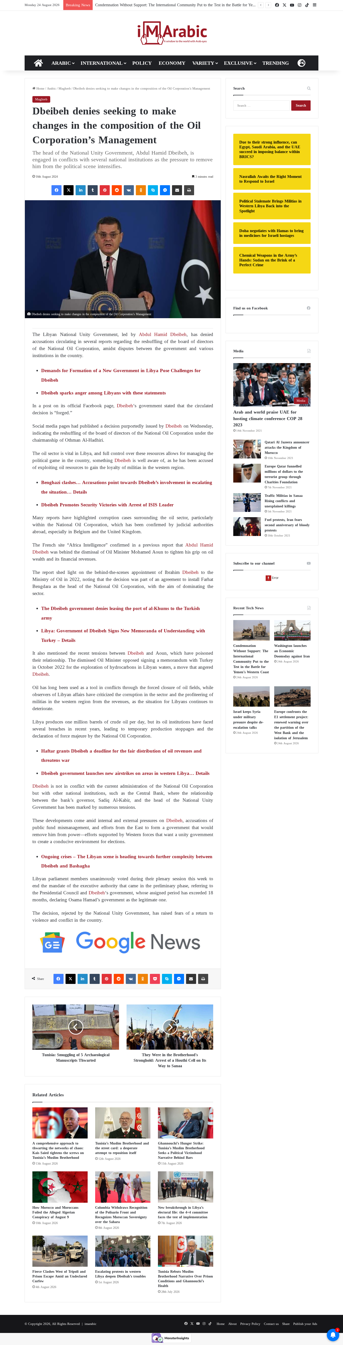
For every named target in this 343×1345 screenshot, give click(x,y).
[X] (69, 190)
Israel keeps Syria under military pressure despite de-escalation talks (248, 719)
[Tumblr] (93, 190)
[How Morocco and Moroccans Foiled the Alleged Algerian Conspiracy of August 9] (60, 1186)
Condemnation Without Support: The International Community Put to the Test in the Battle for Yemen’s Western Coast (190, 5)
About (232, 1324)
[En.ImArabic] (172, 33)
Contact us (271, 1324)
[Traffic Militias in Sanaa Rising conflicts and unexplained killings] (247, 502)
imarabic (90, 1324)
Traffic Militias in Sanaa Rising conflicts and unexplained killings (284, 501)
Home (39, 88)
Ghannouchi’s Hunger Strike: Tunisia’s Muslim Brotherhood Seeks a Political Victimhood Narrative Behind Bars (181, 1150)
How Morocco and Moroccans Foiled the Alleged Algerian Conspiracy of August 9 (55, 1212)
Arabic (61, 63)
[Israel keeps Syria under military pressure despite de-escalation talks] (251, 696)
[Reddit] (117, 190)
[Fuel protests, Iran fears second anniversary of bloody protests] (247, 526)
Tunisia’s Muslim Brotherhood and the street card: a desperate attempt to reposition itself (122, 1148)
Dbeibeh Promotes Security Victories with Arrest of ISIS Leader (107, 504)
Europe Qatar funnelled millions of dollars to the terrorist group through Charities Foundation (284, 474)
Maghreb (65, 88)
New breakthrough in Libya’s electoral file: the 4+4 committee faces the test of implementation (183, 1212)
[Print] (189, 190)
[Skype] (153, 190)
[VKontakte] (129, 190)
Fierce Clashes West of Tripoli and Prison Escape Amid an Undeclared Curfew (59, 1276)
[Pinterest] (105, 190)
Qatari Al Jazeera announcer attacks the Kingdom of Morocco (287, 447)
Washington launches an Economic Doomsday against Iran (292, 651)
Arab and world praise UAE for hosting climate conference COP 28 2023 (267, 418)
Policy (142, 63)
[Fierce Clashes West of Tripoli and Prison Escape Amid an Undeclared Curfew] (60, 1251)
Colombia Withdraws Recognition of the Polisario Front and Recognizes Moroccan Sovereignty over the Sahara (121, 1214)
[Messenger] (165, 190)
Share (286, 1324)
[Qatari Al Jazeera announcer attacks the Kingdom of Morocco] (247, 449)
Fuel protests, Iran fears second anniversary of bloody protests (287, 525)
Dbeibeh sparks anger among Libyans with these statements (104, 392)
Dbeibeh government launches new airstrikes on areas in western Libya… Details (125, 773)
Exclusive (238, 63)
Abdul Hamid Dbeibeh (163, 334)
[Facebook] (56, 190)
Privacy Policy (250, 1324)
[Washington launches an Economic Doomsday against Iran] (292, 630)
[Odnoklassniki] (141, 190)
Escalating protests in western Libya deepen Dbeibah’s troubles (120, 1274)
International (102, 63)
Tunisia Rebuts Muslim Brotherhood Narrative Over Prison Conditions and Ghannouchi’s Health (185, 1278)
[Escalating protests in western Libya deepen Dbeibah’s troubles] (122, 1251)
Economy (172, 63)
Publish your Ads (305, 1324)
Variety (203, 63)
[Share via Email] (177, 190)
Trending (275, 63)
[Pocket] (155, 979)
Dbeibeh (125, 405)
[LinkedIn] (81, 190)
